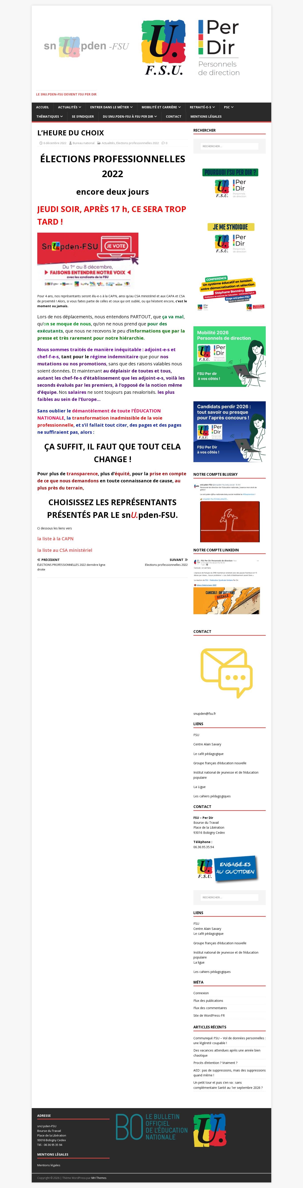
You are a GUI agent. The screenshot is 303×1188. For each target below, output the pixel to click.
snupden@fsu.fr (204, 713)
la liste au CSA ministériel (64, 550)
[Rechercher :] (229, 146)
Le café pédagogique (208, 754)
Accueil (42, 107)
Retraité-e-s (200, 107)
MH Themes (98, 1178)
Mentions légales (206, 116)
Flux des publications (208, 1000)
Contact (173, 116)
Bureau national (83, 143)
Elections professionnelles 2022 (137, 143)
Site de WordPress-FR (209, 1015)
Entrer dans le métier (109, 107)
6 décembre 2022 (54, 143)
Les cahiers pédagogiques (212, 796)
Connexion (201, 993)
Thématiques (47, 116)
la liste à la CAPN (55, 539)
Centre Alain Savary (207, 744)
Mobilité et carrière (159, 107)
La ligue (199, 962)
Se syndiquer (83, 116)
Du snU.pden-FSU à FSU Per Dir (128, 116)
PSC (227, 107)
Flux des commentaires (210, 1008)
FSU (196, 735)
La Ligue (199, 787)
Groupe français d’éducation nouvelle (219, 763)
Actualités (67, 107)
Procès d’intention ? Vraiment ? (215, 1063)
